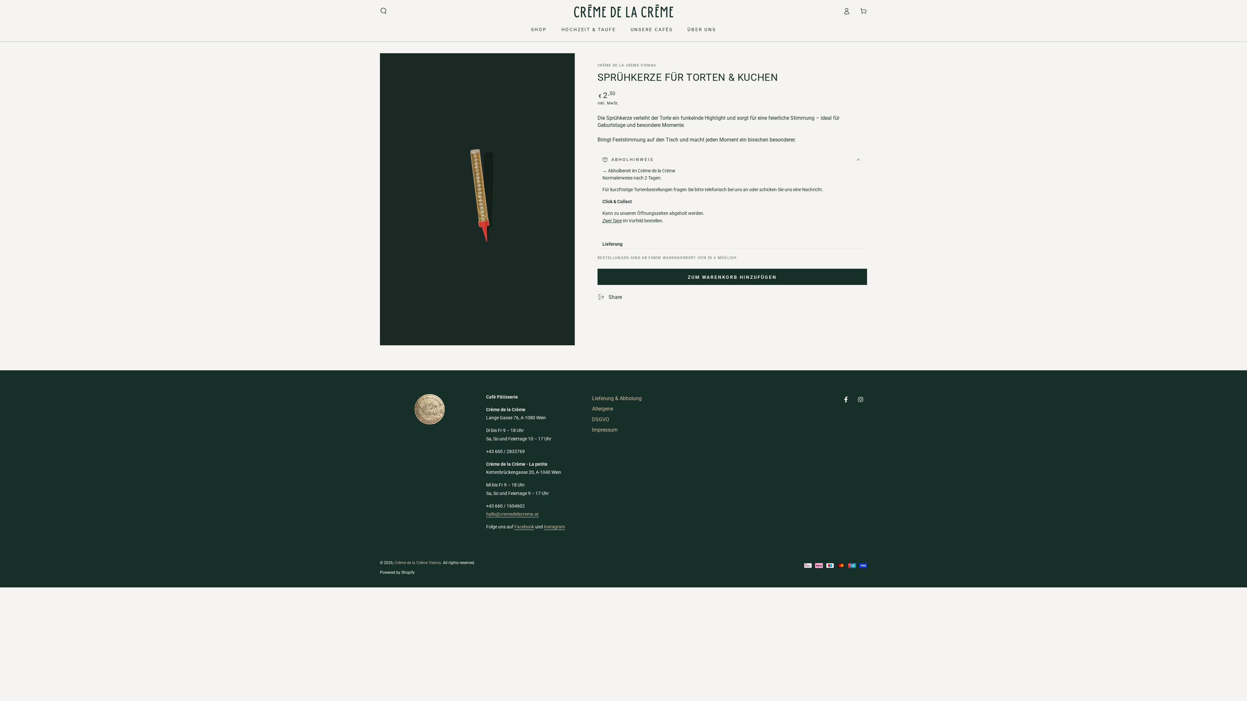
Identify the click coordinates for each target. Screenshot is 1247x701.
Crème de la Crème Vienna (627, 65)
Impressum (605, 430)
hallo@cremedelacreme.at (512, 514)
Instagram (554, 526)
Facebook (524, 526)
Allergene (602, 409)
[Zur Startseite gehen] (623, 11)
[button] (383, 11)
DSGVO (600, 419)
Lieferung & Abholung (617, 398)
